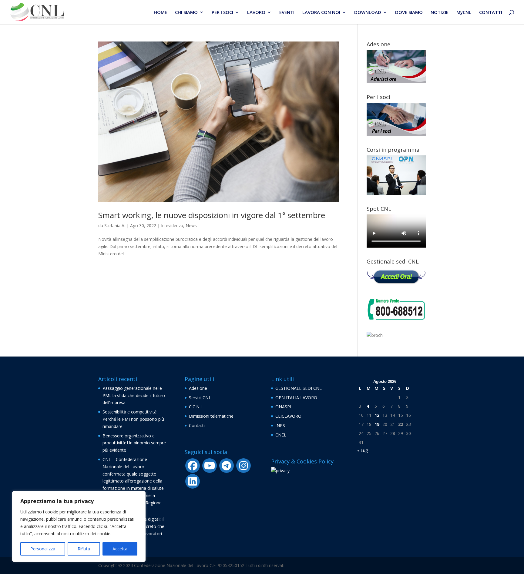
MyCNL (463, 12)
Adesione (198, 388)
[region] (79, 526)
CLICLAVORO (288, 416)
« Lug (362, 450)
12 (377, 415)
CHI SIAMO (186, 12)
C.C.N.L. (196, 407)
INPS (280, 425)
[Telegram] (226, 465)
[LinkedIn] (192, 481)
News (191, 225)
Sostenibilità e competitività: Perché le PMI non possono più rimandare (133, 419)
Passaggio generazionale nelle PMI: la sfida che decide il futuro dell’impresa (133, 395)
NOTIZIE (439, 12)
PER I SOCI (222, 12)
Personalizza (42, 549)
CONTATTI (490, 12)
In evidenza (172, 225)
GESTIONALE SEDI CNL (298, 388)
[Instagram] (243, 465)
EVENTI (286, 12)
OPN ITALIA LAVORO (296, 397)
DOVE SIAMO (409, 12)
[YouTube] (209, 465)
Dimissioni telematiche (211, 416)
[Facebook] (192, 465)
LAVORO (256, 12)
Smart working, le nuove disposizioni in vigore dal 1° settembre (211, 215)
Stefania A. (114, 225)
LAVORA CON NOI (321, 12)
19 (377, 424)
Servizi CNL (200, 397)
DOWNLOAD (367, 12)
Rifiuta (84, 549)
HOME (160, 12)
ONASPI (283, 407)
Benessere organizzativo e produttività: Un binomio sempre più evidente (134, 443)
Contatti (197, 425)
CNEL (280, 435)
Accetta (120, 549)
